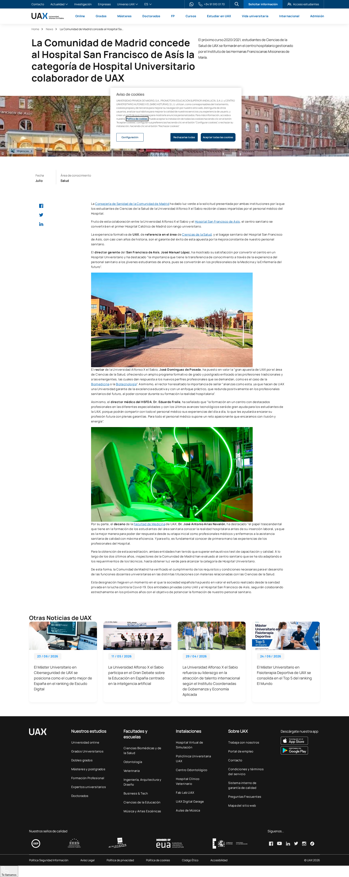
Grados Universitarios (87, 751)
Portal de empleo (240, 751)
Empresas (104, 4)
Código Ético (190, 860)
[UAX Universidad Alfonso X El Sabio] (48, 16)
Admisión (317, 16)
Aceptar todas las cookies (218, 137)
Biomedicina (100, 384)
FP (173, 16)
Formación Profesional (87, 778)
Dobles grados (82, 760)
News (49, 29)
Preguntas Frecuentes (244, 796)
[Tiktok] (312, 844)
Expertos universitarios (88, 787)
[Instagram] (304, 844)
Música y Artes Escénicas (142, 811)
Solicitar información (263, 4)
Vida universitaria (255, 16)
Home (35, 29)
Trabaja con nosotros (243, 742)
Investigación (82, 4)
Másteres (124, 16)
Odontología (133, 762)
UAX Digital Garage (190, 801)
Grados (101, 16)
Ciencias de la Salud (197, 234)
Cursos (191, 16)
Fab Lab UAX (185, 792)
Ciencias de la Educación (142, 802)
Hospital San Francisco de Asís (217, 221)
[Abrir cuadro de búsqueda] (237, 4)
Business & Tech (136, 793)
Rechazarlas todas (184, 137)
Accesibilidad (218, 860)
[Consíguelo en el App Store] (299, 741)
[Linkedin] (41, 224)
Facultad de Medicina (149, 524)
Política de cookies (158, 860)
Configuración (130, 137)
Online (80, 16)
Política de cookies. (137, 119)
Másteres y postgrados (88, 769)
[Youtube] (279, 843)
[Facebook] (41, 206)
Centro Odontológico (191, 770)
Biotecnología (126, 384)
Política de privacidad (120, 860)
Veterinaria (132, 771)
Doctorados (151, 16)
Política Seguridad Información (48, 860)
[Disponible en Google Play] (299, 750)
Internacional (289, 16)
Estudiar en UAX (219, 16)
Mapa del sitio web (242, 805)
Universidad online (85, 742)
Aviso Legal (87, 860)
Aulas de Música (188, 810)
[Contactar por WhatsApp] (191, 4)
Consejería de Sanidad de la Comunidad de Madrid (132, 204)
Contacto (38, 4)
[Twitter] (41, 215)
